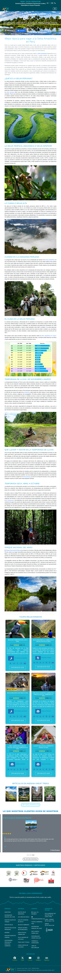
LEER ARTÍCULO (11, 791)
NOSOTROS (8, 912)
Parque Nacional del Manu (13, 550)
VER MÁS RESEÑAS (31, 859)
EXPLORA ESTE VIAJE (43, 666)
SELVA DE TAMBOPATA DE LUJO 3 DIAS (17, 640)
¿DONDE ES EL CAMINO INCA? (11, 797)
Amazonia (27, 392)
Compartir (22, 30)
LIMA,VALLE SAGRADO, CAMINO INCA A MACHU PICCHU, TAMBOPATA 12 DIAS (43, 694)
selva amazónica (42, 53)
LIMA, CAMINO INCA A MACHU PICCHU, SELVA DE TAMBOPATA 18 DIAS (18, 747)
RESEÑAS (7, 932)
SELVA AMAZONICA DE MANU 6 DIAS (17, 693)
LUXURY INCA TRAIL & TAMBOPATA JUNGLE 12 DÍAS (43, 746)
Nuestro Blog (9, 924)
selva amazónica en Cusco (48, 335)
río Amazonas (9, 500)
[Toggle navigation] (55, 9)
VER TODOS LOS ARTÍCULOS (30, 804)
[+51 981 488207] (55, 3)
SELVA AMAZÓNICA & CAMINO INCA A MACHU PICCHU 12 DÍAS (43, 640)
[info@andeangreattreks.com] (52, 3)
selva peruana (10, 92)
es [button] (48, 3)
